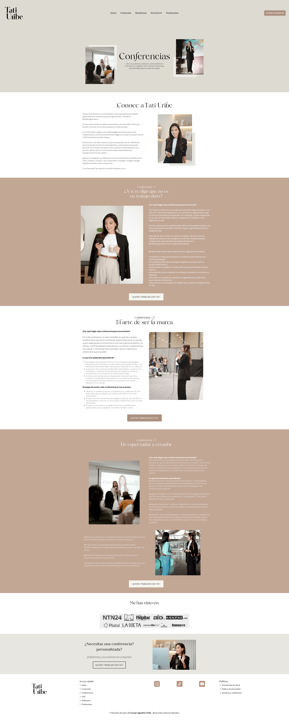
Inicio (113, 13)
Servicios (155, 13)
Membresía (141, 13)
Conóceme (125, 13)
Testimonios (172, 13)
